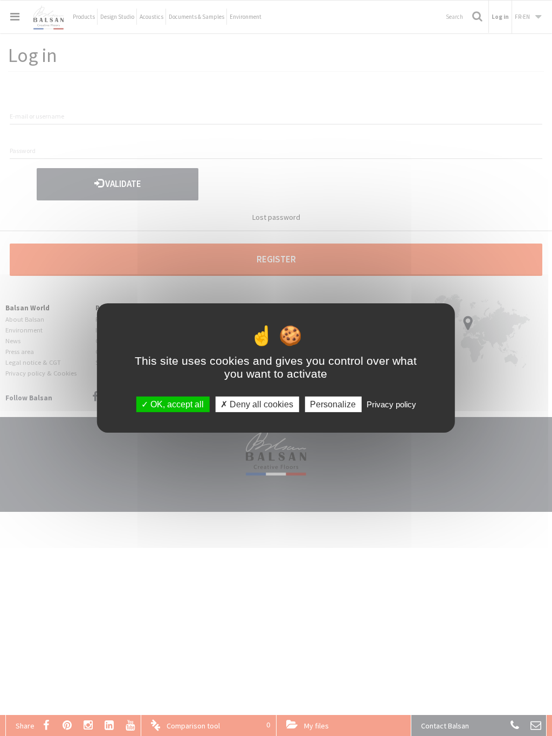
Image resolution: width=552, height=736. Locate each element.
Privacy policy (391, 404)
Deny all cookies (260, 404)
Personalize (333, 404)
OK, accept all (176, 404)
